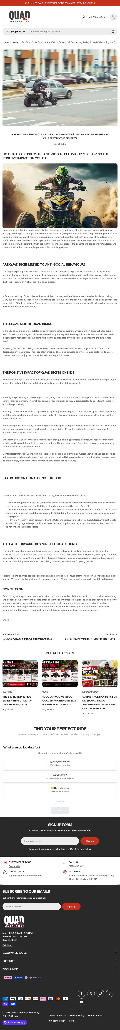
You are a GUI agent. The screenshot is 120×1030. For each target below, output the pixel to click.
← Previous (60, 801)
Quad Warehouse (19, 1012)
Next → (60, 810)
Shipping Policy (57, 1020)
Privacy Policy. (84, 849)
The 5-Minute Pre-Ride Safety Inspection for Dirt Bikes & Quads (17, 700)
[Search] (113, 32)
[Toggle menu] (4, 17)
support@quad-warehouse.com (25, 875)
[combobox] (60, 31)
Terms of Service (57, 1015)
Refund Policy (95, 1015)
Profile (72, 1020)
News (15, 42)
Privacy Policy (77, 1015)
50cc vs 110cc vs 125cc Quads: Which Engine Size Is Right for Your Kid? (59, 700)
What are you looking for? (21, 747)
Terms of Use (67, 849)
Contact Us (14, 866)
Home (5, 42)
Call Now (7, 945)
